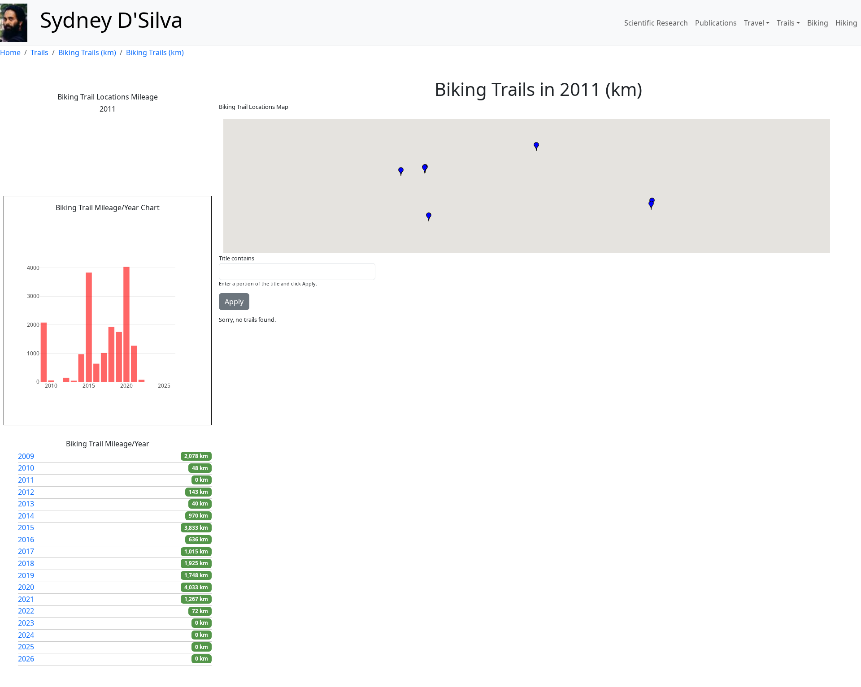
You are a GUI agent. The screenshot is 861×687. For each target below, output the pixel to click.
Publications (716, 23)
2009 (26, 456)
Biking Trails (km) (87, 52)
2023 (26, 623)
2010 (26, 467)
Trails (786, 23)
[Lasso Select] (144, 222)
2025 (26, 646)
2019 (26, 575)
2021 (26, 599)
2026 (26, 658)
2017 (26, 551)
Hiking (846, 23)
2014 (26, 515)
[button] (401, 171)
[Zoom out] (169, 222)
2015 (26, 527)
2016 (26, 539)
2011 (26, 480)
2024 (26, 635)
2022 (26, 610)
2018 (26, 563)
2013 (26, 503)
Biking (817, 23)
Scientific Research (656, 23)
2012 (26, 492)
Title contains (236, 258)
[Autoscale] (179, 222)
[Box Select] (133, 222)
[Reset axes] (190, 222)
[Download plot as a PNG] (97, 222)
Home (10, 52)
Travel (754, 23)
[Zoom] (111, 222)
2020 (26, 587)
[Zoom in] (158, 222)
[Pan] (122, 222)
